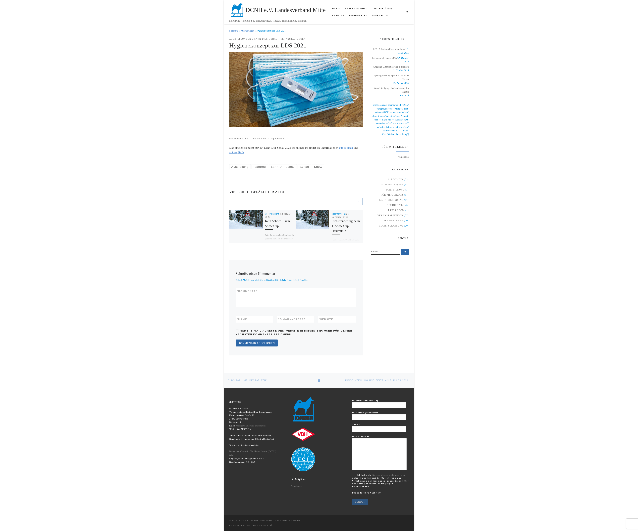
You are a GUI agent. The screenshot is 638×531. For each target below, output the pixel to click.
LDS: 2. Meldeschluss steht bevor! (389, 49)
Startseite (233, 30)
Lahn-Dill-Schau (391, 199)
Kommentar (247, 291)
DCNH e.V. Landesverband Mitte (255, 520)
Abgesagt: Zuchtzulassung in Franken (391, 66)
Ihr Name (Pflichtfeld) (365, 401)
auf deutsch (346, 148)
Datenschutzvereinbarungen (389, 475)
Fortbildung (395, 189)
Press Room (396, 210)
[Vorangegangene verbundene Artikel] (351, 201)
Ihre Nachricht (360, 437)
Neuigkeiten (396, 205)
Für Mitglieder (392, 194)
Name (242, 319)
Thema (356, 425)
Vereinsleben (393, 220)
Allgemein (395, 179)
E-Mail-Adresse (292, 319)
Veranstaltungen (390, 215)
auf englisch (236, 152)
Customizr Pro (249, 525)
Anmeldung (403, 156)
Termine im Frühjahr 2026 (384, 57)
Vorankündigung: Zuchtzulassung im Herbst (391, 89)
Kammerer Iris (241, 139)
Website (326, 319)
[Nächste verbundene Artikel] (359, 201)
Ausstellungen (247, 30)
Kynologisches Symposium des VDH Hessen (391, 77)
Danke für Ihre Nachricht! (367, 493)
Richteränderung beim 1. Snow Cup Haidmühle (346, 225)
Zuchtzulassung (391, 225)
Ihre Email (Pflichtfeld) (366, 413)
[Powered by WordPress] (271, 525)
